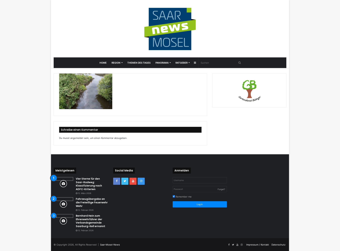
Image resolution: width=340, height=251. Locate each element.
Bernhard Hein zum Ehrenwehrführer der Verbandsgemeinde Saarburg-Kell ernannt (90, 221)
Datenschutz (278, 244)
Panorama (162, 62)
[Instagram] (141, 181)
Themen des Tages (139, 62)
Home (103, 62)
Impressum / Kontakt (257, 244)
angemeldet (76, 138)
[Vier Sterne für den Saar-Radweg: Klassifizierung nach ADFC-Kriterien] (63, 183)
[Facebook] (116, 181)
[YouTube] (133, 181)
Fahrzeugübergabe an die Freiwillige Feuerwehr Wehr (92, 202)
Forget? (221, 189)
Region (116, 62)
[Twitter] (124, 181)
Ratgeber (181, 62)
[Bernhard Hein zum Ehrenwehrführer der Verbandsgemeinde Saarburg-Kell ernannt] (63, 220)
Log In (200, 204)
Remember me (183, 196)
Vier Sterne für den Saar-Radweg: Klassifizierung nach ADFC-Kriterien (89, 184)
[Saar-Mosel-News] (170, 28)
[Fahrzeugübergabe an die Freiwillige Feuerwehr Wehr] (63, 204)
